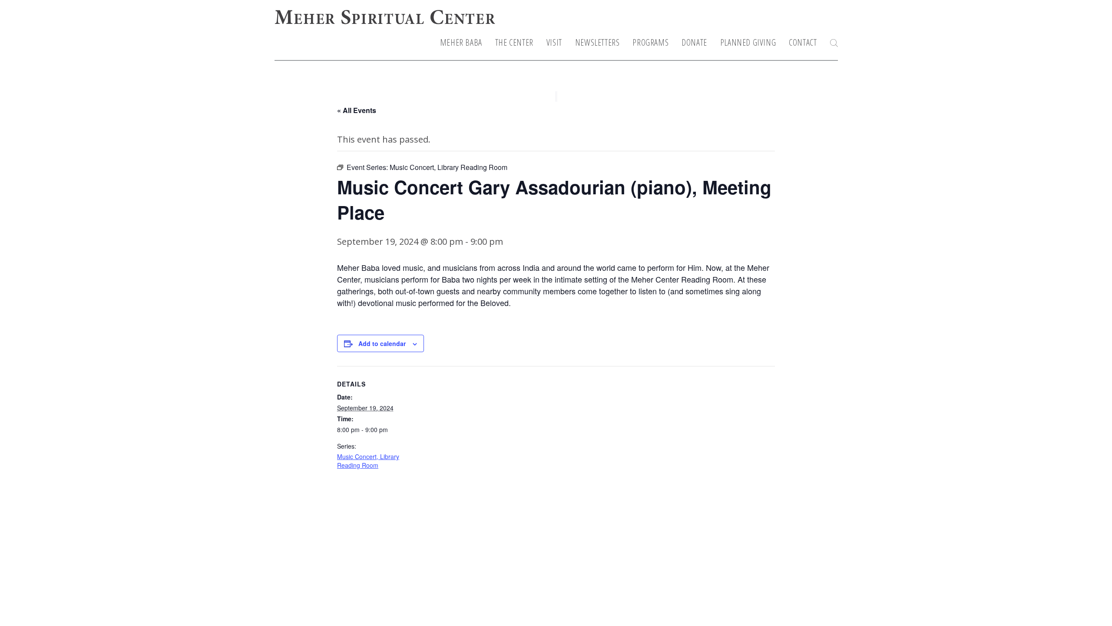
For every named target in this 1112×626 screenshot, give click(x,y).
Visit (554, 42)
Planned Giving (748, 42)
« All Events (356, 110)
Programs (650, 42)
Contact (803, 42)
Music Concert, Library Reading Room (368, 461)
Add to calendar (382, 343)
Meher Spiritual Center (385, 19)
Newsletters (597, 42)
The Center (514, 42)
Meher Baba (461, 42)
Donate (694, 42)
